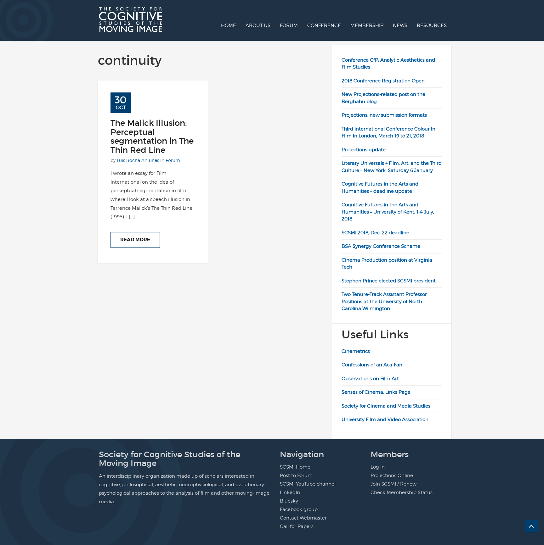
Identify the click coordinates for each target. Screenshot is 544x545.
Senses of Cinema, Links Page (376, 392)
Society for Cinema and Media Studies (386, 406)
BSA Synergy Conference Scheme (381, 246)
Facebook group (299, 509)
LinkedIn (290, 492)
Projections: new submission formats (384, 115)
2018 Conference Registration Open (383, 81)
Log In (378, 467)
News (400, 25)
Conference (324, 25)
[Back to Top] (531, 526)
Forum (289, 25)
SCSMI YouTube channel (308, 484)
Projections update (364, 150)
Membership (366, 25)
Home (228, 25)
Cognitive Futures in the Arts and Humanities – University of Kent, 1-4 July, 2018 (388, 212)
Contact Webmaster (303, 518)
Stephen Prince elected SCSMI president (389, 281)
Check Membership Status (402, 492)
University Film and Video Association (385, 419)
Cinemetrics (356, 351)
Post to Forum (296, 475)
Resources (432, 25)
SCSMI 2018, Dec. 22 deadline (375, 233)
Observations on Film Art (370, 378)
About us (258, 25)
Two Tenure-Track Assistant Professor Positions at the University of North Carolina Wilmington (384, 301)
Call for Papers (297, 526)
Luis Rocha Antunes (138, 160)
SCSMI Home (295, 467)
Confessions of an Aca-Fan (372, 365)
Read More (135, 239)
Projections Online (392, 475)
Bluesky (289, 501)
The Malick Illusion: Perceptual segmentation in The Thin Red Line (152, 136)
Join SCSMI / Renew (393, 484)
